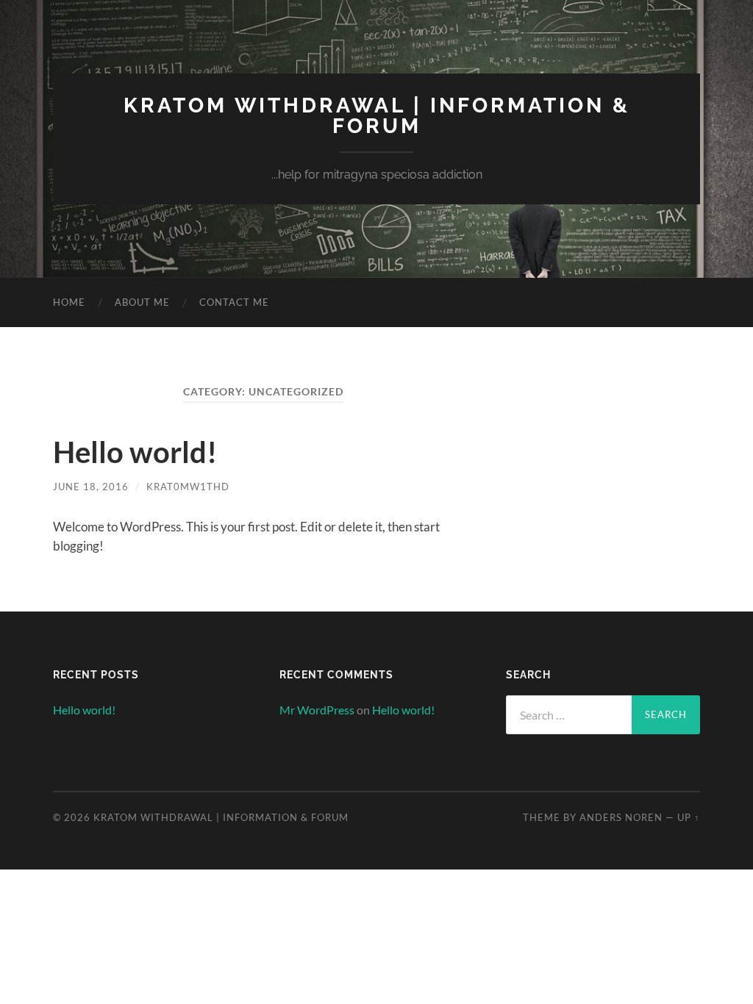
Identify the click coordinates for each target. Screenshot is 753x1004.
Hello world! (135, 452)
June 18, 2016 (91, 486)
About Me (142, 302)
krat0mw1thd (187, 486)
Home (69, 302)
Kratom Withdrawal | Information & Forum (377, 115)
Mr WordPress (316, 710)
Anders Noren (621, 817)
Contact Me (234, 302)
